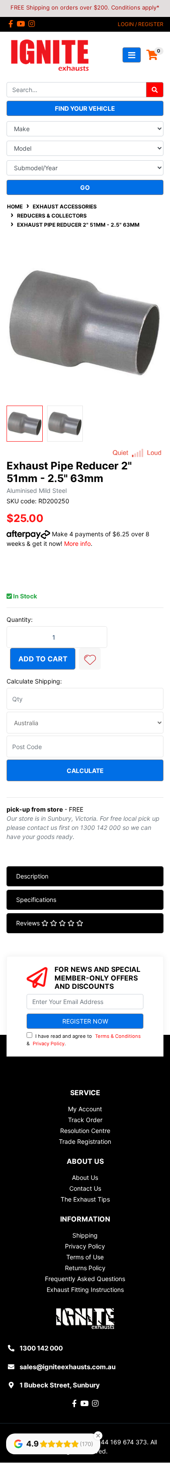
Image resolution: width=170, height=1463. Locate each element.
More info (77, 543)
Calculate (85, 770)
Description (32, 876)
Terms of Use (85, 1257)
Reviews (28, 923)
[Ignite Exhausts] (49, 54)
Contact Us (85, 1188)
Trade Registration (85, 1141)
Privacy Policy (49, 1043)
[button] (90, 659)
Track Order (85, 1119)
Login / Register (140, 24)
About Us (85, 1177)
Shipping (85, 1235)
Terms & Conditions (118, 1036)
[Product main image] (85, 323)
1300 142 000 (41, 1348)
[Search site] (154, 89)
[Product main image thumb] (25, 424)
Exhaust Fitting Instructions (85, 1289)
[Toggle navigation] (131, 55)
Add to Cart (43, 658)
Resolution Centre (85, 1130)
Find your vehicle (85, 108)
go (85, 187)
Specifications (36, 899)
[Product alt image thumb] (65, 424)
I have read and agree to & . (84, 1040)
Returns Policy (85, 1267)
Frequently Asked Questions (85, 1278)
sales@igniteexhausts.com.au (68, 1367)
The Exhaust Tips (85, 1199)
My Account (85, 1109)
